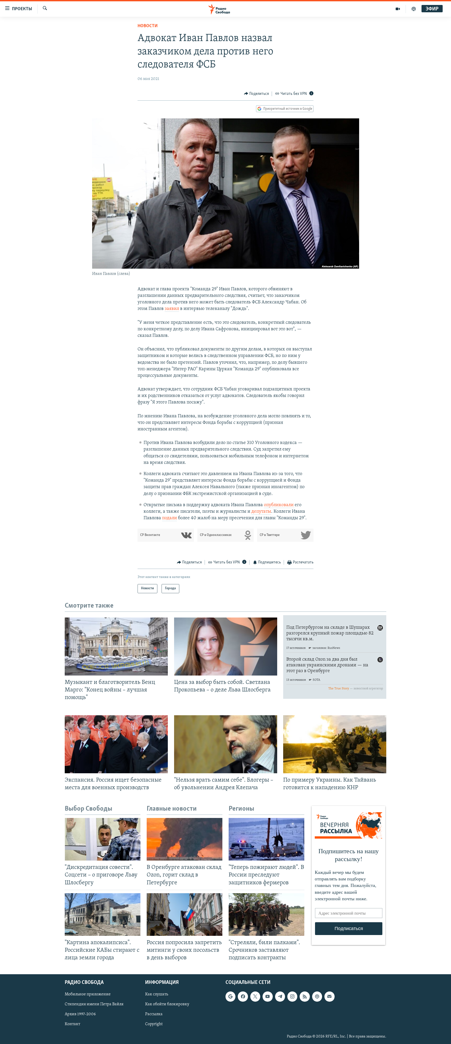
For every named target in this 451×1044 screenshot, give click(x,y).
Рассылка (154, 1014)
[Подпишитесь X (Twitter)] (255, 997)
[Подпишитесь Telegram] (280, 997)
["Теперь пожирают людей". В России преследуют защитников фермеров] (266, 839)
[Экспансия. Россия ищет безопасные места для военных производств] (116, 744)
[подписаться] (329, 997)
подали (169, 518)
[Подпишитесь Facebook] (243, 997)
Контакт (72, 1024)
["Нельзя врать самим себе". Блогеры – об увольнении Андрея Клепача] (225, 744)
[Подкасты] (317, 997)
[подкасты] (414, 9)
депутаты (261, 511)
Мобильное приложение (88, 995)
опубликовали (279, 505)
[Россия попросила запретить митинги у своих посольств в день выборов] (184, 914)
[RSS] (305, 997)
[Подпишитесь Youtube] (267, 997)
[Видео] (398, 9)
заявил (172, 309)
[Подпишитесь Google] (230, 997)
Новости (148, 26)
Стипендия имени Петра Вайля (94, 1004)
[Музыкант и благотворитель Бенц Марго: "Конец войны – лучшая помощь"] (116, 647)
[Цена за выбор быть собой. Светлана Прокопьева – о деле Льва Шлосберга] (225, 647)
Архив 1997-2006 (80, 1014)
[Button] (256, 93)
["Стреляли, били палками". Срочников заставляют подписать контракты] (266, 914)
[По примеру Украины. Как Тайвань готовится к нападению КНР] (334, 744)
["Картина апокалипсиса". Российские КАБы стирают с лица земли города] (102, 914)
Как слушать (156, 995)
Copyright (154, 1024)
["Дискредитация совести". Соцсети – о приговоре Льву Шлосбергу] (102, 839)
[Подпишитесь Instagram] (292, 997)
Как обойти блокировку (167, 1004)
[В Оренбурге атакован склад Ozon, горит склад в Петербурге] (184, 839)
